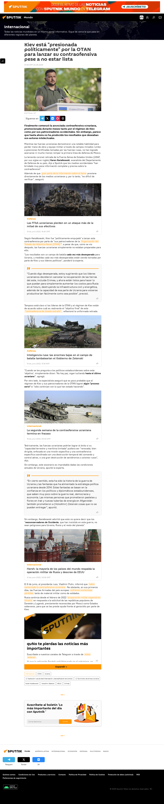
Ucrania (47, 674)
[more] (97, 231)
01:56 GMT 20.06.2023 (33, 65)
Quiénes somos (9, 774)
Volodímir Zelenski (48, 683)
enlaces (31, 657)
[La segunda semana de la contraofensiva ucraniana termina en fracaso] (62, 407)
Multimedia (95, 751)
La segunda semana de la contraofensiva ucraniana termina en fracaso (59, 431)
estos (87, 654)
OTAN (40, 674)
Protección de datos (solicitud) (120, 774)
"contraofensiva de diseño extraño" (43, 311)
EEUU (59, 683)
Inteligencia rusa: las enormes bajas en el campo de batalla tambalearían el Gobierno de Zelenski (59, 356)
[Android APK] (10, 787)
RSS (138, 774)
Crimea (66, 683)
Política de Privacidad (77, 774)
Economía (72, 751)
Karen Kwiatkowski (31, 683)
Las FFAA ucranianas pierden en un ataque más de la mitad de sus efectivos (60, 224)
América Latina (42, 751)
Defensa (31, 218)
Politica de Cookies (97, 774)
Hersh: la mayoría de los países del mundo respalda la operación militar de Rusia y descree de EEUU (61, 570)
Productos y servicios (46, 774)
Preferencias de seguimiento (14, 778)
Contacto (62, 774)
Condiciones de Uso (26, 774)
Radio (106, 751)
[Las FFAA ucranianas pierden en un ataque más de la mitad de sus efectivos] (62, 199)
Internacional (34, 426)
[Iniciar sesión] (147, 17)
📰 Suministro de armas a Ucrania (87, 679)
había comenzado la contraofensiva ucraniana (59, 586)
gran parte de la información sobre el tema (64, 173)
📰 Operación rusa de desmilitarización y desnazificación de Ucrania (48, 679)
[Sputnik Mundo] (12, 19)
